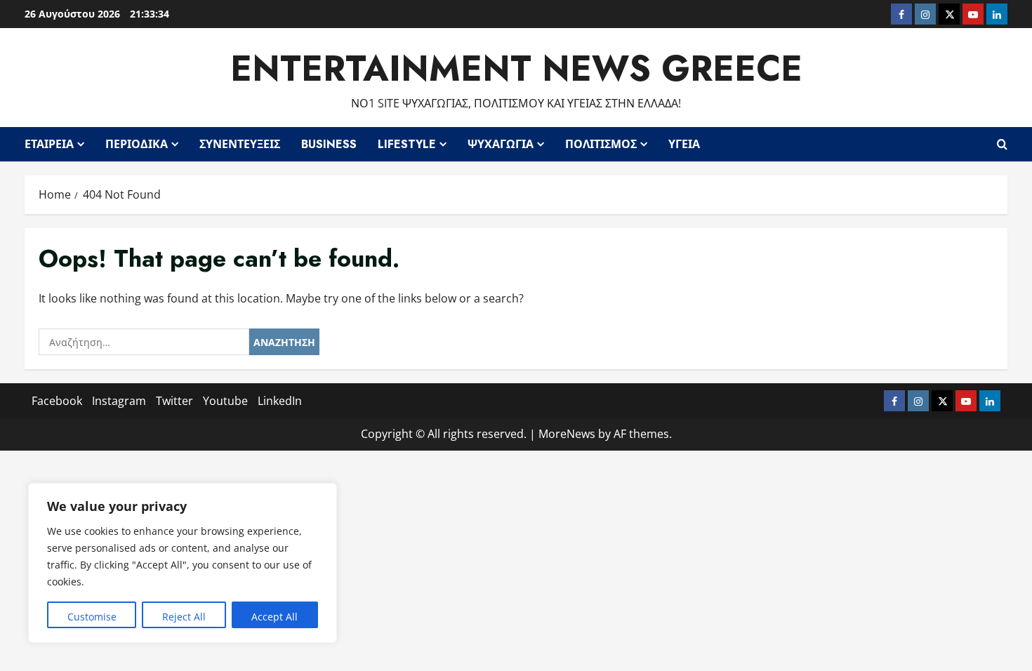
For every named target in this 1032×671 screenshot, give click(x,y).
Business (329, 144)
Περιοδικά (136, 144)
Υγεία (684, 144)
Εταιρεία (49, 144)
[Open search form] (1002, 144)
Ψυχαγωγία (501, 144)
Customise (92, 616)
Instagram (119, 400)
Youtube (225, 400)
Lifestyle (407, 144)
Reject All (184, 616)
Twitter (174, 400)
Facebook (57, 400)
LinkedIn (280, 400)
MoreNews (566, 433)
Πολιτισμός (601, 144)
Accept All (274, 616)
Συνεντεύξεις (239, 144)
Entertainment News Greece (516, 68)
